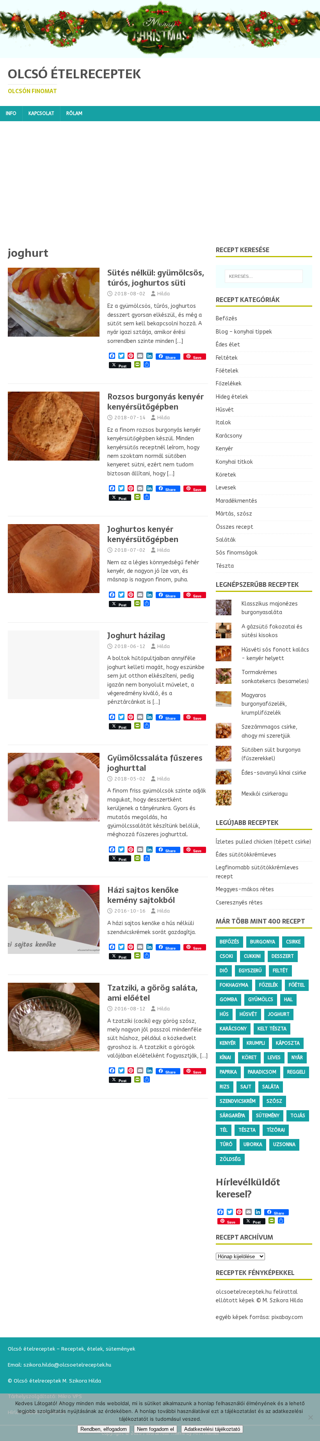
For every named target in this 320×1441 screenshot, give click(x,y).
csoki (226, 956)
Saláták (226, 540)
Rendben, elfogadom (103, 1429)
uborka (253, 1144)
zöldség (230, 1159)
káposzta (288, 1043)
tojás (297, 1115)
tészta (247, 1130)
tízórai (276, 1130)
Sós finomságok (237, 552)
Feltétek (227, 358)
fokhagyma (234, 985)
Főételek (227, 370)
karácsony (233, 1028)
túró (226, 1144)
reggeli (296, 1072)
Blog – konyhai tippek (244, 331)
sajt (245, 1087)
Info (11, 113)
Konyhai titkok (234, 462)
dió (224, 970)
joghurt (279, 1014)
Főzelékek (229, 383)
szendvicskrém (238, 1101)
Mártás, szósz (234, 513)
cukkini (252, 956)
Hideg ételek (232, 397)
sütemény (267, 1115)
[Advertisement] (160, 187)
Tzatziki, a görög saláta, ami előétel (152, 993)
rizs (224, 1087)
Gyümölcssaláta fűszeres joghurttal (155, 763)
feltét (280, 970)
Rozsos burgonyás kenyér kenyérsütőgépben (155, 401)
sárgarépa (232, 1115)
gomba (228, 999)
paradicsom (262, 1072)
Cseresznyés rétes (239, 902)
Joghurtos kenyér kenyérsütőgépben (142, 534)
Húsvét (225, 409)
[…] (179, 341)
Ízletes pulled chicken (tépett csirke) (263, 842)
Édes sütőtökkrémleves (246, 854)
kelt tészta (272, 1028)
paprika (228, 1072)
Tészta (225, 566)
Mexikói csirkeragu (265, 794)
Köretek (226, 475)
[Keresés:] (263, 276)
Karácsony (229, 436)
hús (224, 1014)
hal (288, 999)
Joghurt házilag (136, 635)
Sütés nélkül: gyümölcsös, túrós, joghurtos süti (155, 278)
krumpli (256, 1043)
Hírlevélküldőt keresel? (248, 1188)
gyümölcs (260, 999)
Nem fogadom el (155, 1429)
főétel (297, 985)
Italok (223, 422)
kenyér (228, 1043)
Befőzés (226, 318)
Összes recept (234, 527)
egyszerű (250, 970)
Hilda (163, 294)
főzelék (268, 985)
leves (274, 1057)
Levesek (226, 487)
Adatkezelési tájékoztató (212, 1429)
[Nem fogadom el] (310, 1417)
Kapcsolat (41, 113)
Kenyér (224, 448)
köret (249, 1057)
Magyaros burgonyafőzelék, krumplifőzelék (264, 704)
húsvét (248, 1014)
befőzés (229, 942)
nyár (297, 1057)
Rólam (74, 113)
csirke (293, 942)
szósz (274, 1101)
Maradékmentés (236, 501)
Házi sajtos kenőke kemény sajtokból (143, 895)
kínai (225, 1057)
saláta (270, 1087)
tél (224, 1130)
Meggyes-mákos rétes (245, 889)
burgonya (262, 942)
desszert (283, 956)
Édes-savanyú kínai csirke (274, 773)
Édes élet (228, 344)
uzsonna (284, 1144)
